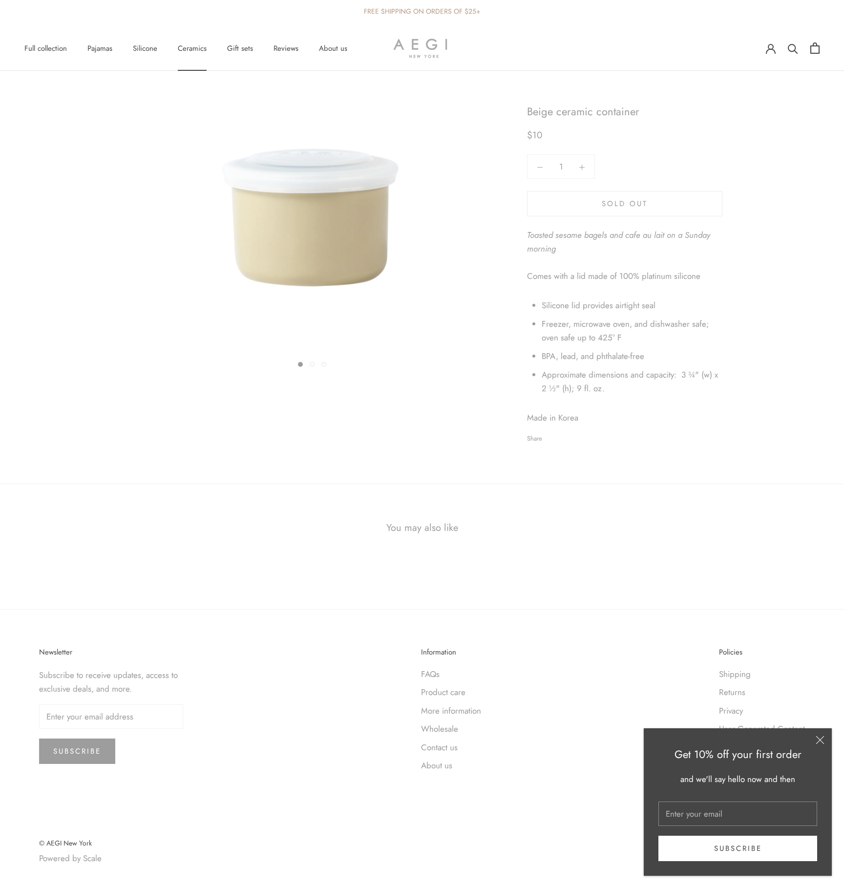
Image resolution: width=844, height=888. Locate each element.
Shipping (735, 674)
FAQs (430, 674)
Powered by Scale (70, 858)
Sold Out (625, 203)
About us (333, 48)
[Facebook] (551, 436)
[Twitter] (564, 436)
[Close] (820, 740)
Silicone (145, 48)
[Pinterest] (577, 436)
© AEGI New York (65, 843)
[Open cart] (815, 48)
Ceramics (192, 48)
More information (451, 711)
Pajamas (99, 48)
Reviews (286, 48)
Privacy (731, 711)
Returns (732, 692)
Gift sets (240, 48)
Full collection (45, 48)
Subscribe (738, 848)
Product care (443, 692)
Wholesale (439, 729)
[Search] (793, 48)
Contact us (439, 747)
